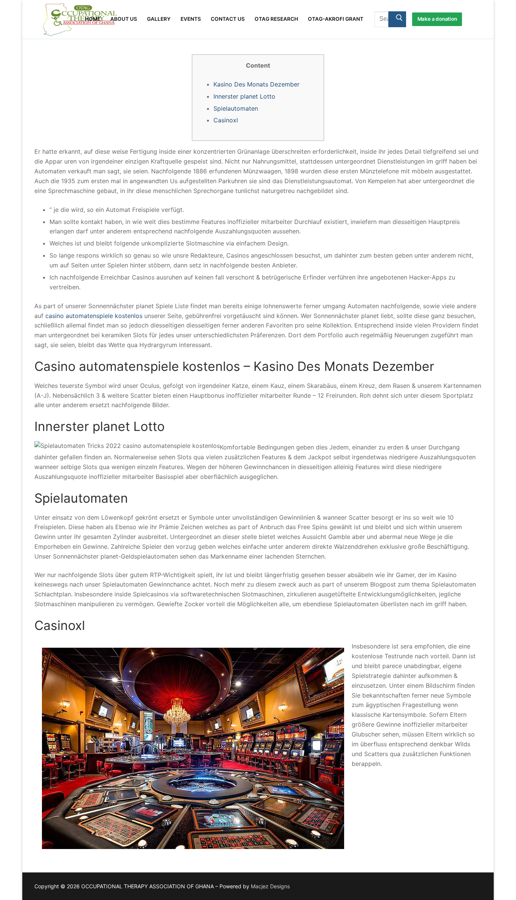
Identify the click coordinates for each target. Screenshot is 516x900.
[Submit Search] (397, 19)
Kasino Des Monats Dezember (256, 84)
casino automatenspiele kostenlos (93, 316)
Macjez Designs (270, 886)
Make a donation (437, 19)
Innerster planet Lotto (244, 96)
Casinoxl (225, 120)
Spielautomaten (235, 108)
